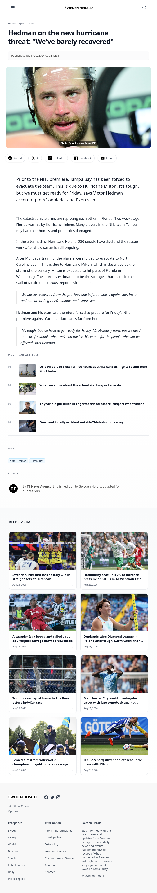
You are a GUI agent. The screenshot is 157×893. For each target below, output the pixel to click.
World (12, 844)
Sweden (13, 830)
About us (50, 865)
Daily (11, 872)
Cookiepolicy (53, 837)
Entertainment (17, 865)
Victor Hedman (18, 460)
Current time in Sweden (60, 858)
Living (12, 837)
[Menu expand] (12, 7)
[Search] (144, 7)
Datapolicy (51, 844)
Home (12, 23)
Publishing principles (58, 830)
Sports (12, 858)
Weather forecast (56, 851)
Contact (50, 872)
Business (14, 851)
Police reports (17, 879)
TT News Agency (39, 486)
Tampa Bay (37, 460)
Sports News (27, 23)
